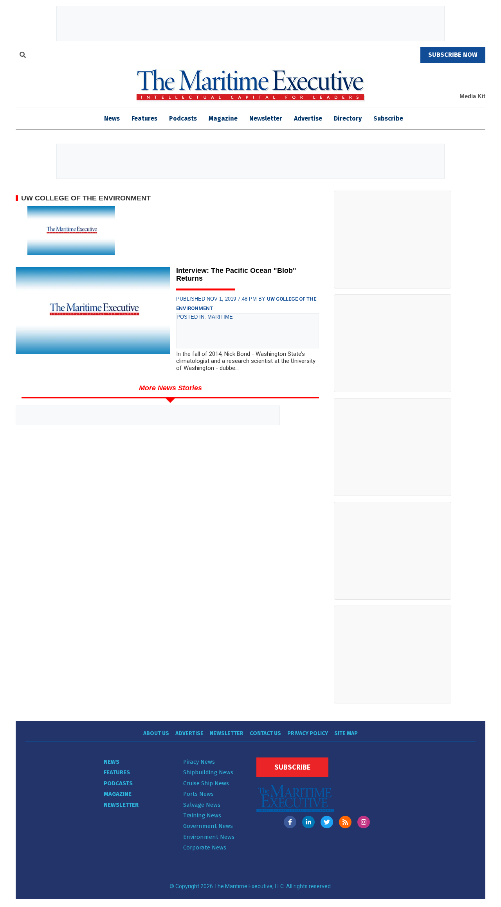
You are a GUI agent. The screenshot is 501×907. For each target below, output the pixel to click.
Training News (202, 815)
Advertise (308, 118)
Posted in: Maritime (205, 317)
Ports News (198, 793)
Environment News (208, 836)
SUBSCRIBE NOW (453, 54)
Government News (208, 825)
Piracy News (199, 761)
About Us (156, 733)
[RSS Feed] (345, 822)
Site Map (346, 733)
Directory (348, 118)
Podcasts (183, 118)
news (112, 118)
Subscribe (388, 118)
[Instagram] (363, 822)
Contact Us (265, 733)
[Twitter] (327, 822)
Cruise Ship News (206, 783)
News (111, 761)
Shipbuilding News (208, 772)
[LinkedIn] (308, 822)
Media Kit (472, 96)
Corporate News (204, 847)
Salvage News (201, 804)
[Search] (23, 56)
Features (144, 118)
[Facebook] (290, 822)
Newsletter (265, 118)
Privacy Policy (307, 733)
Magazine (223, 118)
